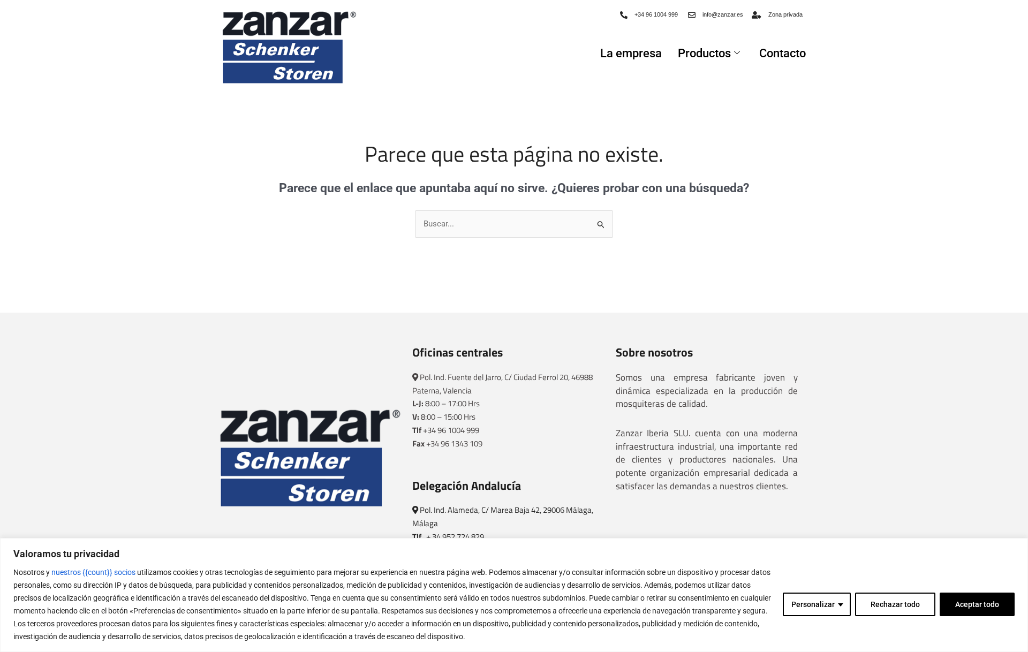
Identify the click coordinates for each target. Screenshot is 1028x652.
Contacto (782, 53)
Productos (704, 53)
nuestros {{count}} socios (93, 572)
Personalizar (813, 604)
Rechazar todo (895, 604)
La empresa (631, 53)
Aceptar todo (977, 604)
